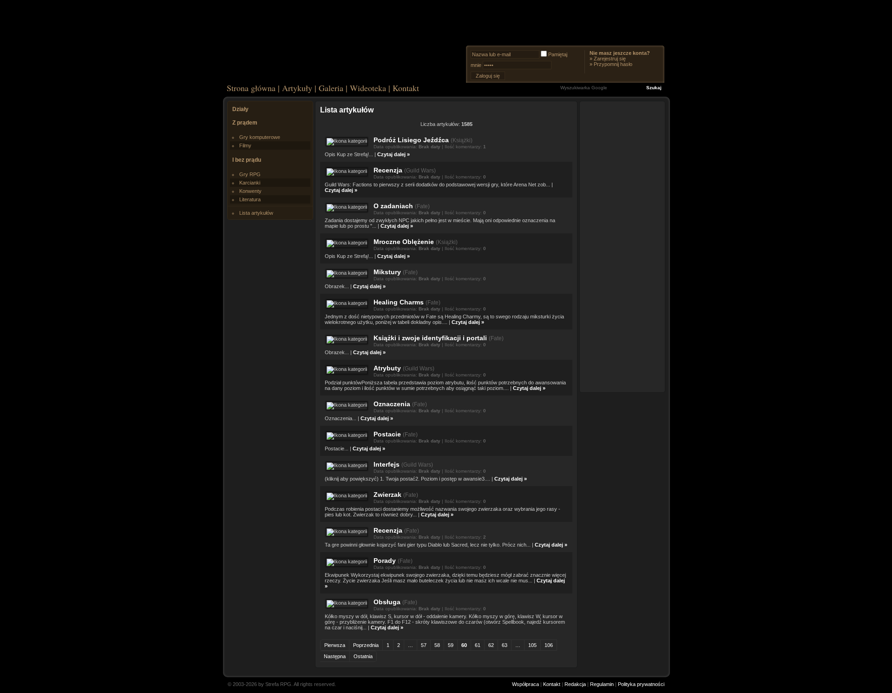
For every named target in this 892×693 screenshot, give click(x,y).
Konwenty (250, 191)
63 (504, 645)
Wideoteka (368, 87)
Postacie (387, 434)
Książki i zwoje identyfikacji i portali (430, 338)
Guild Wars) (421, 170)
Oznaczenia (392, 404)
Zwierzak (387, 494)
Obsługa (387, 602)
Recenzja (388, 170)
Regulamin (602, 684)
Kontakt (406, 87)
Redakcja (575, 684)
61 (477, 645)
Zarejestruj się (610, 58)
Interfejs (387, 464)
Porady (385, 560)
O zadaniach (393, 206)
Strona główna (251, 87)
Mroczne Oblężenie (404, 241)
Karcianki (249, 182)
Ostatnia (363, 656)
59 (450, 645)
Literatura (250, 199)
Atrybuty (387, 368)
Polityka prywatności (641, 684)
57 (423, 645)
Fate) (423, 206)
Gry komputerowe (259, 137)
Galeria (331, 87)
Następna (335, 656)
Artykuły (297, 87)
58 (437, 645)
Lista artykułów (256, 213)
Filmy (245, 145)
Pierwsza (334, 645)
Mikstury (387, 272)
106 (548, 645)
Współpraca (525, 684)
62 (491, 645)
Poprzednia (366, 645)
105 (532, 645)
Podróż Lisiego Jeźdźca (411, 140)
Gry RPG (250, 174)
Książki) (462, 140)
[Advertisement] (622, 246)
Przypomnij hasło (613, 64)
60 (464, 645)
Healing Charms (399, 302)
